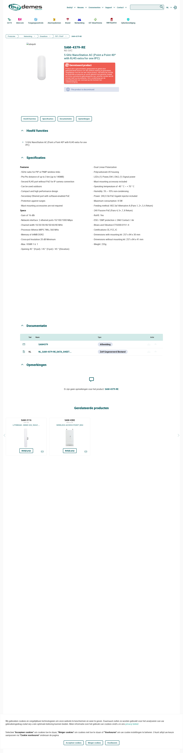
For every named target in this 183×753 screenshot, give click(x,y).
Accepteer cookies (73, 742)
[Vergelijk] (42, 451)
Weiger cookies (94, 742)
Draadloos (43, 36)
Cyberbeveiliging (128, 23)
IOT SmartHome (95, 23)
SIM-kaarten (111, 22)
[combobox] (147, 7)
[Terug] (4, 435)
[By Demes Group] (25, 7)
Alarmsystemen (54, 23)
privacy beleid (131, 723)
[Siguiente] (178, 435)
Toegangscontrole (35, 23)
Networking (79, 23)
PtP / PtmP (59, 36)
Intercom (20, 23)
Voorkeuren (112, 742)
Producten (11, 36)
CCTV (9, 23)
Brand (67, 23)
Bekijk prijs (26, 450)
